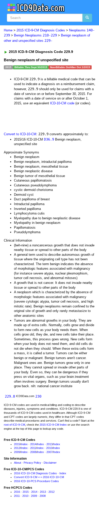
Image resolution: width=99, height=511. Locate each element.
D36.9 (49, 139)
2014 (33, 444)
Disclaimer (50, 462)
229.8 (10, 396)
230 (38, 396)
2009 (17, 452)
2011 (33, 447)
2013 (49, 444)
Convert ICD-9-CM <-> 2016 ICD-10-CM (39, 477)
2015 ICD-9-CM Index (53, 424)
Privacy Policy (32, 462)
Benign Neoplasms (35, 35)
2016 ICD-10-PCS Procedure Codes (36, 481)
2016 (17, 491)
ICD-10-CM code (62, 103)
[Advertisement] (40, 118)
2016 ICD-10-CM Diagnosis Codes (35, 473)
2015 (17, 444)
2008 (33, 452)
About (17, 462)
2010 (49, 447)
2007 (49, 452)
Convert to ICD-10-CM (20, 134)
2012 (17, 447)
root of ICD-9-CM (14, 424)
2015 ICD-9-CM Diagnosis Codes (40, 30)
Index (24, 444)
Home (8, 30)
